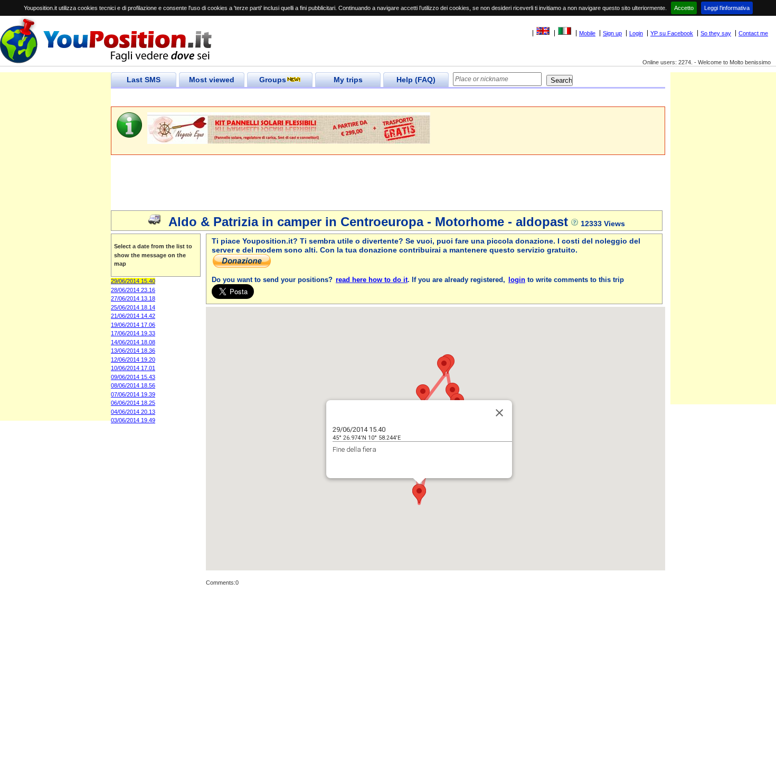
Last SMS (143, 79)
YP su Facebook (671, 33)
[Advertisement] (303, 98)
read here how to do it (372, 280)
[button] (452, 392)
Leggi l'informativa (727, 8)
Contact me (753, 33)
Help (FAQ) (416, 79)
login (516, 280)
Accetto (684, 8)
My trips (348, 79)
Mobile (587, 33)
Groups (272, 79)
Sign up (612, 33)
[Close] (499, 412)
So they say (716, 33)
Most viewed (211, 79)
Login (636, 33)
